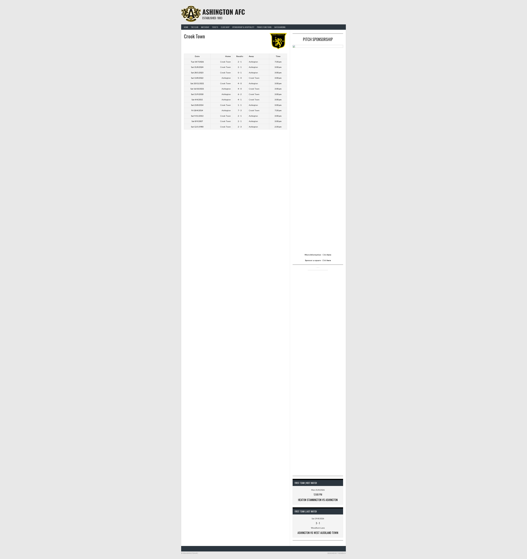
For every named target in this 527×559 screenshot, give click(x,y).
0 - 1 (240, 72)
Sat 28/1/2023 (197, 72)
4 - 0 (240, 83)
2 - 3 (240, 127)
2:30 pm (278, 127)
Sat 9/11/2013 (197, 116)
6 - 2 (240, 94)
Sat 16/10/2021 (197, 89)
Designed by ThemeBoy (336, 553)
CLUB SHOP (225, 27)
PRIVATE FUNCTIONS (264, 27)
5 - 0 (240, 78)
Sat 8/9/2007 (197, 121)
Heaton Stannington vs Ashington (318, 500)
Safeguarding (279, 27)
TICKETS (215, 27)
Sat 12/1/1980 (197, 127)
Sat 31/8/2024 (197, 67)
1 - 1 (240, 105)
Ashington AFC (223, 12)
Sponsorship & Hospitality (243, 27)
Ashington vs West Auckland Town (318, 533)
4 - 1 (240, 99)
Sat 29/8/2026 (318, 518)
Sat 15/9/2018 (197, 94)
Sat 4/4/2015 (197, 99)
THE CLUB (194, 27)
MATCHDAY (205, 27)
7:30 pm (278, 62)
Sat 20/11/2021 (197, 83)
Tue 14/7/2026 (197, 62)
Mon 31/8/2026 (318, 490)
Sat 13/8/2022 (197, 78)
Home (186, 27)
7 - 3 (240, 110)
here (329, 255)
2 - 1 (240, 62)
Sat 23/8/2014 (197, 105)
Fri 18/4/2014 (197, 110)
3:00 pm (278, 67)
